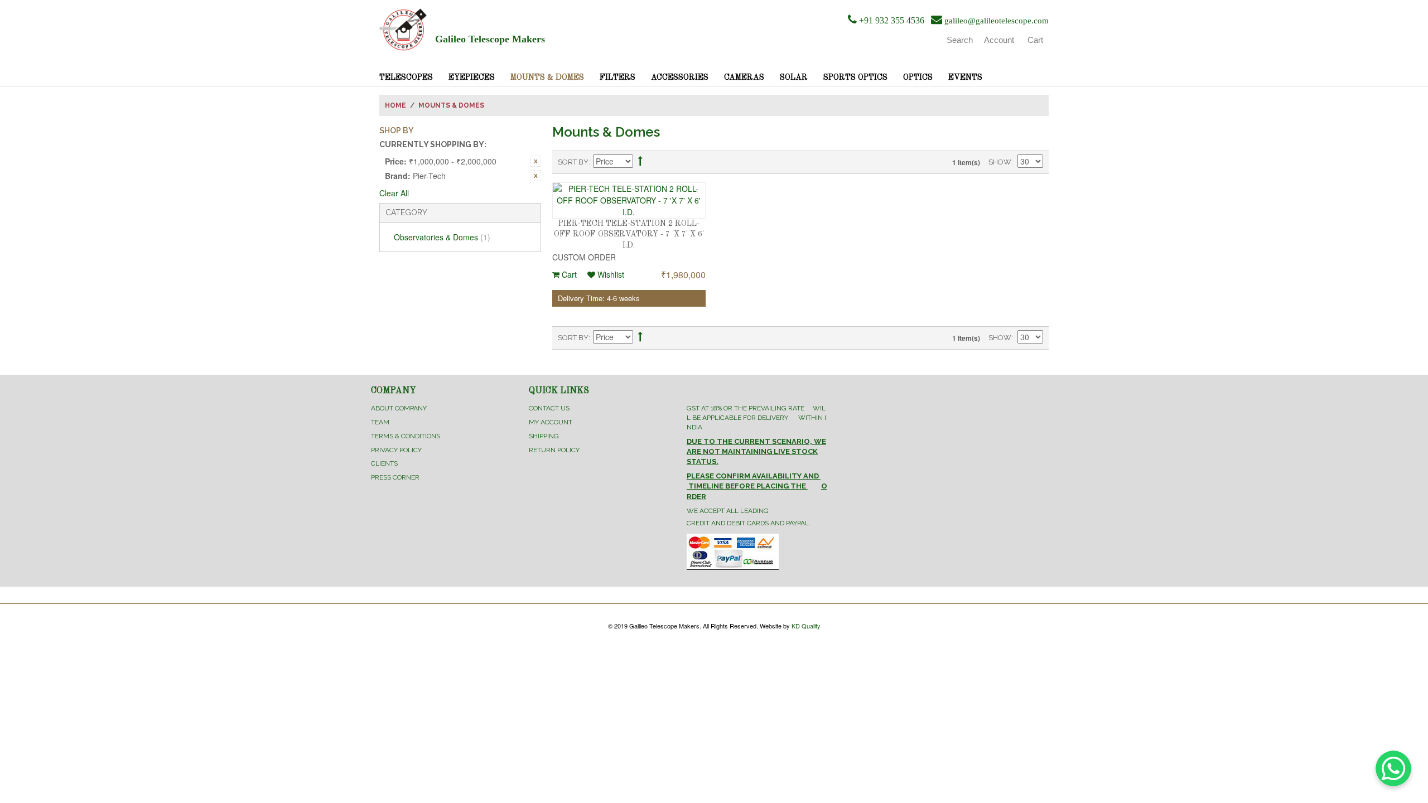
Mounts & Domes (547, 77)
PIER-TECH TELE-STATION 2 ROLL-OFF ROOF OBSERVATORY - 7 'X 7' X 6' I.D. (629, 234)
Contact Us (549, 408)
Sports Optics (855, 77)
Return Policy (554, 450)
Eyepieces (471, 77)
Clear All (394, 193)
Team (380, 422)
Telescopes (406, 77)
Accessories (679, 77)
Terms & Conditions (405, 436)
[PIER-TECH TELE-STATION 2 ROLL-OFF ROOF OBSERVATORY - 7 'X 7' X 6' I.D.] (629, 200)
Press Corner (395, 477)
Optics (918, 77)
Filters (617, 77)
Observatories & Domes (442, 237)
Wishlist (609, 274)
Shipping (544, 436)
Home (395, 105)
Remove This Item (535, 161)
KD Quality (806, 625)
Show (999, 162)
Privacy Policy (396, 450)
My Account (550, 422)
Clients (384, 463)
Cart (568, 274)
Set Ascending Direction (640, 162)
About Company (399, 408)
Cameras (744, 77)
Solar (794, 77)
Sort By (573, 162)
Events (965, 77)
